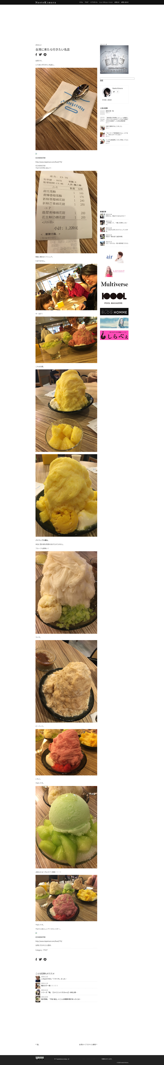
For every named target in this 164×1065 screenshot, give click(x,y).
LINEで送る (58, 1062)
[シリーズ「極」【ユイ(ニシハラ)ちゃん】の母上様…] (37, 995)
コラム (81, 2)
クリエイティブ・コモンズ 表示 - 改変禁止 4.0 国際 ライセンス (85, 1059)
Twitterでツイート (50, 1062)
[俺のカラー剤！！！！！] (37, 988)
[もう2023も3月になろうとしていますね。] (102, 231)
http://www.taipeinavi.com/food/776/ (48, 162)
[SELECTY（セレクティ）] (114, 327)
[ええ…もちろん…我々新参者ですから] (102, 245)
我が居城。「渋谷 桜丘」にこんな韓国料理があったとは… (61, 999)
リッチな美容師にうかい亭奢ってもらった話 (117, 140)
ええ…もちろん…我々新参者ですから (117, 243)
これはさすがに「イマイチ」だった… (54, 979)
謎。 (38, 1044)
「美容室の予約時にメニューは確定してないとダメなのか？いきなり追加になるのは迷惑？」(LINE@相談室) (117, 119)
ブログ (86, 2)
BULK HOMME (114, 59)
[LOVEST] (114, 276)
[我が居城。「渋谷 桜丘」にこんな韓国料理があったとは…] (37, 1001)
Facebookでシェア (40, 1062)
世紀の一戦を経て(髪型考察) (114, 236)
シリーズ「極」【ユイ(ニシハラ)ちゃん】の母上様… (59, 992)
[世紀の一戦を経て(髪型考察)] (102, 238)
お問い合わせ (125, 2)
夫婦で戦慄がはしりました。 (114, 126)
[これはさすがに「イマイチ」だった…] (37, 981)
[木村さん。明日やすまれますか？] (102, 218)
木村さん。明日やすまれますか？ (116, 216)
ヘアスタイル (93, 2)
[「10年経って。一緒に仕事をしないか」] (102, 224)
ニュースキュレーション (106, 2)
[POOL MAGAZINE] (114, 305)
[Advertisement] (82, 21)
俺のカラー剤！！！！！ (49, 985)
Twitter (113, 91)
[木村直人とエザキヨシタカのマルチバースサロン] (114, 288)
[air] (114, 262)
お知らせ (116, 2)
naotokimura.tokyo (49, 1059)
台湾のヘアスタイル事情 (87, 1044)
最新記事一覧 (110, 111)
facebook (117, 91)
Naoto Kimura (45, 2)
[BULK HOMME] (114, 314)
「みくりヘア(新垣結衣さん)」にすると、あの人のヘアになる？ (117, 133)
